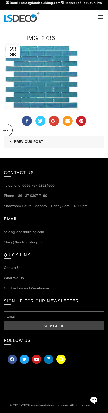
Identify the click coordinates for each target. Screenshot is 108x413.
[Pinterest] (81, 121)
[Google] (54, 121)
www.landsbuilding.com (49, 405)
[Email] (68, 121)
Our (7, 288)
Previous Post (28, 142)
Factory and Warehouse (29, 288)
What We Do (14, 278)
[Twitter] (40, 121)
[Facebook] (27, 121)
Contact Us (12, 268)
